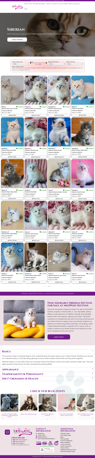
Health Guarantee (65, 446)
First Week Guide (65, 435)
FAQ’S (25, 9)
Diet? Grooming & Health (20, 378)
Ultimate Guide (65, 433)
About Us (49, 3)
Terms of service (65, 444)
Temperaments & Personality (22, 374)
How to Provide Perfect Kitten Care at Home (47, 414)
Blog (61, 437)
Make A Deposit (63, 3)
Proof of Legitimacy (74, 3)
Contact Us (55, 3)
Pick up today (28, 3)
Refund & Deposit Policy (67, 451)
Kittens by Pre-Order (39, 3)
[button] (47, 351)
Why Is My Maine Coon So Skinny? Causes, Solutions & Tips (85, 415)
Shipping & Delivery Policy (68, 449)
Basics (6, 351)
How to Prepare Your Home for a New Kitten (66, 414)
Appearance (10, 369)
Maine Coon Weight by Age (10, 414)
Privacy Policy (64, 448)
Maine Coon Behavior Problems (28, 414)
